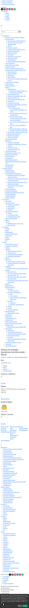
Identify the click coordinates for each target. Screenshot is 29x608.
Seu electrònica (7, 483)
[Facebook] (4, 9)
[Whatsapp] (15, 9)
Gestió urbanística (8, 464)
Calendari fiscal (7, 489)
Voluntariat (6, 570)
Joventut (5, 547)
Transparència (7, 485)
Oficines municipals (8, 499)
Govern (5, 466)
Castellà (7, 14)
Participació (6, 554)
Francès (7, 20)
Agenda (5, 365)
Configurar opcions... (6, 605)
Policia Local (6, 556)
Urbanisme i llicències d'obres (11, 568)
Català (7, 13)
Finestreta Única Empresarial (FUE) (12, 497)
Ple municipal (6, 478)
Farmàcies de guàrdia (9, 495)
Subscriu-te (4, 411)
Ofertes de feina (7, 371)
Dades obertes (7, 463)
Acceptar (25, 605)
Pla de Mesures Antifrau (9, 473)
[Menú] (1, 34)
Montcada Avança (8, 551)
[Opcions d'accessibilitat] (3, 604)
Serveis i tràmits (5, 487)
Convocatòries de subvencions (11, 492)
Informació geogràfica (9, 511)
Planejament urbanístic (9, 475)
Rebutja (20, 605)
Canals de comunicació (9, 523)
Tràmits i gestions (8, 502)
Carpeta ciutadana (8, 490)
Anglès (7, 16)
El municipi (4, 504)
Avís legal (5, 578)
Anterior (3, 399)
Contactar (3, 7)
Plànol (4, 513)
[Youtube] (7, 9)
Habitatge (5, 544)
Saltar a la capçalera (7, 1)
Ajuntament (4, 447)
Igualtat (5, 545)
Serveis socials (7, 564)
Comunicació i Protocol (9, 533)
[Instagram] (12, 9)
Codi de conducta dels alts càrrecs (12, 458)
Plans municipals (7, 476)
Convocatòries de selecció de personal (13, 459)
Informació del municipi (9, 509)
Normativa (6, 470)
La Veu (5, 526)
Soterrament (6, 566)
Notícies (5, 369)
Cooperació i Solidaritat (9, 535)
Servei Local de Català (9, 561)
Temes (2, 532)
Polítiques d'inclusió (8, 557)
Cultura (5, 537)
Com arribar (6, 506)
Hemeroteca (6, 525)
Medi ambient (6, 549)
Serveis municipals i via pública (11, 563)
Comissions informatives (9, 461)
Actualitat (3, 516)
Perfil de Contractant (8, 471)
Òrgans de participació (9, 480)
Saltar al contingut (7, 2)
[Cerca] (19, 31)
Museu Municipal (7, 552)
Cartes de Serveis (7, 452)
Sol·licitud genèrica (8, 501)
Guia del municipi (7, 507)
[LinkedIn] (9, 9)
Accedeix (3, 383)
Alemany (7, 18)
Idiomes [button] (5, 11)
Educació (5, 539)
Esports (5, 540)
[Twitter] (2, 9)
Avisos (4, 367)
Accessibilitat (6, 576)
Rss (4, 530)
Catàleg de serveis (8, 456)
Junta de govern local (8, 468)
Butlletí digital (6, 521)
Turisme (5, 514)
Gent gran (6, 542)
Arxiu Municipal (7, 451)
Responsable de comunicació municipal (13, 482)
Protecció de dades (8, 583)
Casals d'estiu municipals (9, 454)
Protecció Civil (7, 559)
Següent (7, 399)
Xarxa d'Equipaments (8, 571)
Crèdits (5, 582)
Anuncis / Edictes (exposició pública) (12, 449)
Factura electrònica (8, 494)
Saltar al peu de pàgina (8, 4)
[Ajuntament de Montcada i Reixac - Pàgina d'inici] (9, 27)
